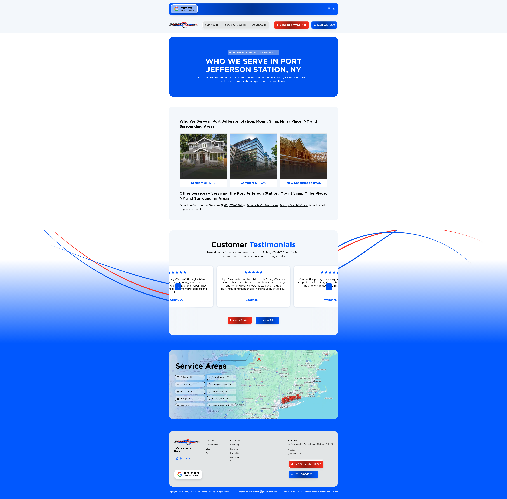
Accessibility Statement (321, 492)
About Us (210, 441)
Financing (234, 445)
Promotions (235, 453)
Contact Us (235, 441)
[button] (212, 25)
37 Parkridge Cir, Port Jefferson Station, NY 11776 (310, 444)
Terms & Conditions (303, 492)
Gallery (209, 453)
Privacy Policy (289, 492)
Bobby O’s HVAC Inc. (294, 205)
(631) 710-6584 (233, 205)
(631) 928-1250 (295, 454)
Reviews (234, 449)
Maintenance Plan (236, 459)
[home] (184, 25)
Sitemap (335, 492)
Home (232, 53)
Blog (208, 449)
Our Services (212, 445)
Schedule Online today (262, 205)
